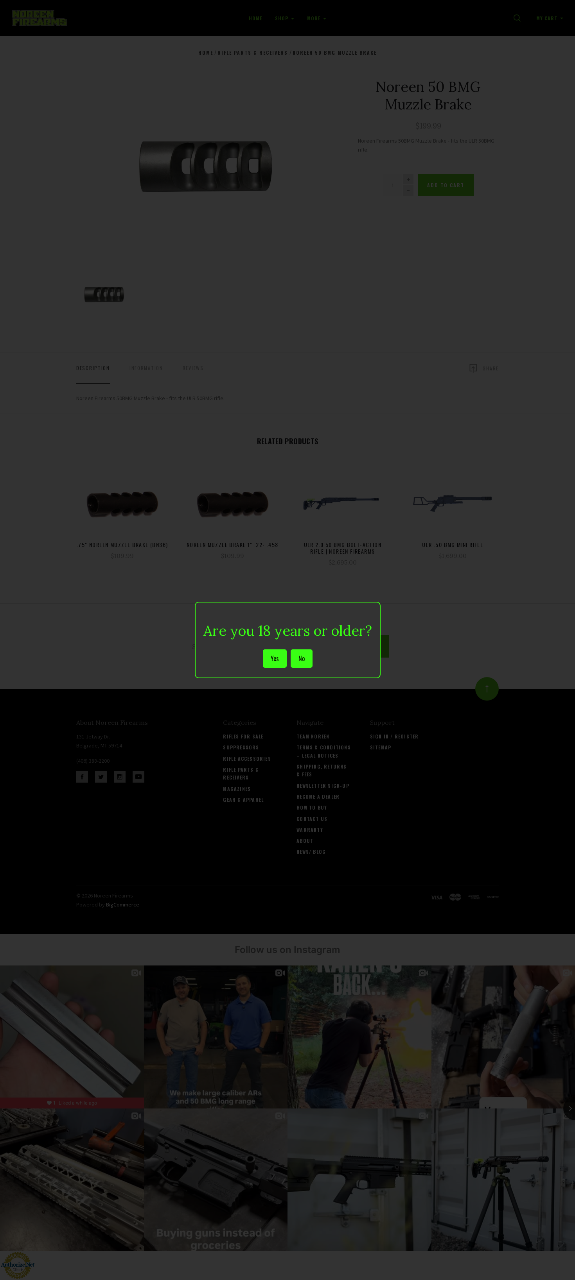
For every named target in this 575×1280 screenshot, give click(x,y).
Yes (275, 658)
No (301, 658)
